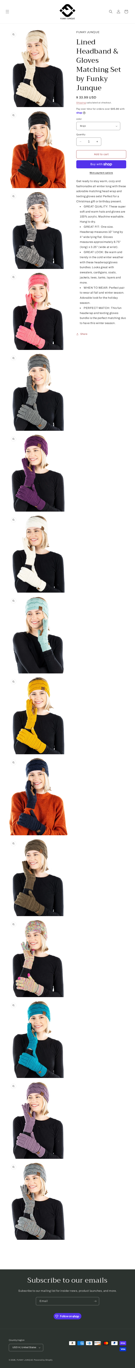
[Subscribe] (95, 1301)
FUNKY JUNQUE (25, 1360)
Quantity (80, 134)
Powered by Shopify (43, 1360)
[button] (7, 11)
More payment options (101, 173)
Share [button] (84, 334)
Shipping (81, 102)
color (79, 119)
